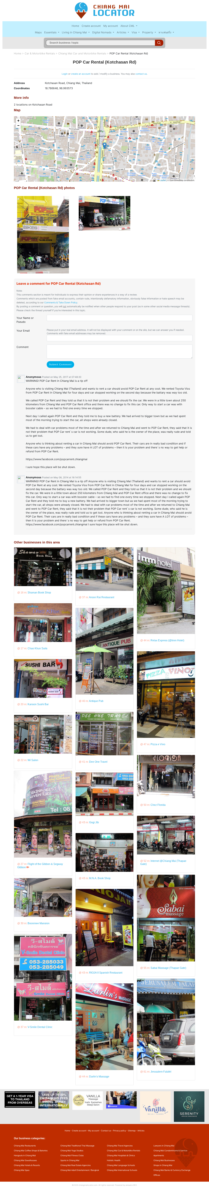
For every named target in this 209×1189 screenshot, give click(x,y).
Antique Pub (96, 701)
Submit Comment (60, 364)
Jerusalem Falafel (161, 1071)
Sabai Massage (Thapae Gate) (168, 968)
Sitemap (132, 1130)
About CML (128, 25)
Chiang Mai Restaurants (25, 1145)
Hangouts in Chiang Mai (25, 1155)
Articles (122, 32)
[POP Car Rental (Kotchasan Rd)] (43, 234)
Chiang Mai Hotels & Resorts (27, 1165)
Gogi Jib (94, 822)
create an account (80, 73)
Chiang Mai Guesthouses (25, 1160)
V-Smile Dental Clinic (40, 1027)
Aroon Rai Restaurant (101, 597)
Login (65, 73)
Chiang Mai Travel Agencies (120, 1145)
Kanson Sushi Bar (38, 704)
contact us (141, 73)
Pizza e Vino (158, 744)
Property (148, 32)
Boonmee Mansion (38, 923)
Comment (22, 347)
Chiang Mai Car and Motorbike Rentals (82, 53)
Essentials (50, 32)
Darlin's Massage (99, 1076)
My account (110, 25)
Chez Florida (158, 805)
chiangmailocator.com (88, 1185)
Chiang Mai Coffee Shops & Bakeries (31, 1150)
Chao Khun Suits (37, 648)
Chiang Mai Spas (21, 1170)
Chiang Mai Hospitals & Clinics (121, 1155)
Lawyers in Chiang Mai (163, 1145)
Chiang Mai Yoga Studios (71, 1150)
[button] (105, 145)
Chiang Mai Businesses (164, 1160)
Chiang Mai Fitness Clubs (72, 1155)
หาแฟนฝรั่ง (165, 32)
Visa (135, 32)
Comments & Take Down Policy (60, 302)
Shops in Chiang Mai (162, 1165)
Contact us (106, 1130)
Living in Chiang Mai (75, 32)
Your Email (23, 330)
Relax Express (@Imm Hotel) (167, 640)
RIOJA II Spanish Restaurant (105, 972)
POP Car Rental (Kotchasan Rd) (129, 53)
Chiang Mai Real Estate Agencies (75, 1165)
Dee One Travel (98, 761)
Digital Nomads (102, 32)
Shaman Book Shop (39, 592)
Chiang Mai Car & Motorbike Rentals (123, 1150)
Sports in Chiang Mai (69, 1160)
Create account (91, 25)
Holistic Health (113, 1160)
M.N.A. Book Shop (100, 878)
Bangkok (95, 1170)
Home (75, 25)
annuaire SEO (131, 1185)
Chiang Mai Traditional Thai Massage (77, 1145)
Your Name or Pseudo (25, 319)
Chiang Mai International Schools (122, 1170)
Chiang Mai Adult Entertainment (74, 1170)
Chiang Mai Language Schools (121, 1165)
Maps (38, 32)
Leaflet (162, 180)
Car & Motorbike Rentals (40, 53)
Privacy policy (119, 1130)
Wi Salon (33, 760)
